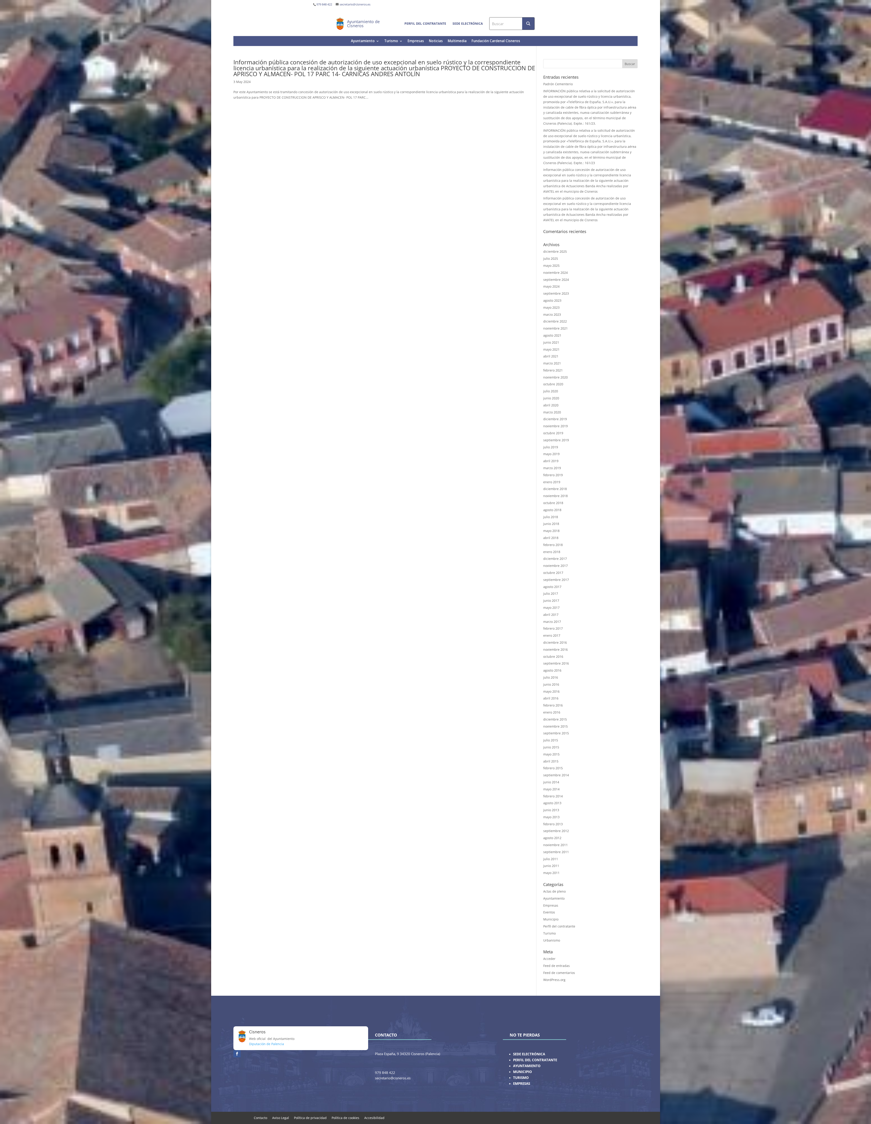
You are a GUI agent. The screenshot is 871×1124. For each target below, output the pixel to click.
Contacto (260, 1117)
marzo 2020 (552, 412)
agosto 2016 (552, 670)
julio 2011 (550, 859)
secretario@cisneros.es (355, 4)
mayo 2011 (551, 873)
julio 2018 (550, 517)
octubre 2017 (553, 572)
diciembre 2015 (555, 719)
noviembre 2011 (555, 845)
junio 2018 (551, 524)
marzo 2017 (552, 621)
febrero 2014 (553, 796)
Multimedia (457, 41)
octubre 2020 (553, 384)
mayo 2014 (551, 789)
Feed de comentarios (559, 973)
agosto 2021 (552, 335)
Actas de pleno (554, 891)
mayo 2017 (551, 607)
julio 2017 (550, 593)
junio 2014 (551, 782)
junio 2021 (551, 342)
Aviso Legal (280, 1117)
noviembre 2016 (555, 649)
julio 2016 (550, 677)
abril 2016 (550, 698)
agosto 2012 (552, 838)
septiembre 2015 (556, 733)
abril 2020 (550, 405)
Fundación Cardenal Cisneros (496, 41)
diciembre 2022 (555, 321)
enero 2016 (551, 712)
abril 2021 (550, 356)
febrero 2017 (553, 628)
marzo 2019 (552, 468)
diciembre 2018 (555, 489)
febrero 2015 (553, 768)
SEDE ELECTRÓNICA (529, 1054)
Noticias (436, 41)
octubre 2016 (553, 656)
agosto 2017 (552, 587)
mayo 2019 (551, 454)
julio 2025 (550, 258)
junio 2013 (551, 810)
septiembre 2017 (556, 580)
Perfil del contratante (425, 23)
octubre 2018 (553, 503)
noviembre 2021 (555, 328)
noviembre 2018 (555, 496)
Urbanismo (551, 940)
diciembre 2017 (555, 558)
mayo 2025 (551, 265)
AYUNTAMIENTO (527, 1065)
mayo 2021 (551, 349)
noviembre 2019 (555, 426)
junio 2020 (551, 398)
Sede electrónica (468, 23)
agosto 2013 (552, 803)
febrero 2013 (553, 824)
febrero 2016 (553, 705)
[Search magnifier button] (528, 23)
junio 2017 (551, 600)
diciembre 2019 (555, 419)
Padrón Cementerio (558, 84)
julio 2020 (550, 391)
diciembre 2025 (555, 251)
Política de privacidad (310, 1117)
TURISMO (521, 1077)
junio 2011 (551, 866)
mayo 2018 (551, 531)
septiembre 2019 (556, 440)
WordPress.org (554, 980)
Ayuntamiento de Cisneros (363, 23)
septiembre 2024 (556, 279)
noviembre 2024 (555, 272)
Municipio (550, 919)
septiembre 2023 (556, 293)
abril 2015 (550, 761)
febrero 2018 (553, 545)
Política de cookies (345, 1117)
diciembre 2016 (555, 642)
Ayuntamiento (363, 41)
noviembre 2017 (555, 565)
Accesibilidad (374, 1117)
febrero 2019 (553, 475)
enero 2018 (551, 552)
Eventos (549, 912)
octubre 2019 (553, 433)
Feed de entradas (556, 966)
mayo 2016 (551, 691)
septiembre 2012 (556, 831)
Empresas (416, 41)
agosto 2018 (552, 510)
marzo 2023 (552, 314)
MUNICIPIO (522, 1071)
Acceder (549, 958)
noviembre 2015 (555, 726)
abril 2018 (550, 538)
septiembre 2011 (556, 852)
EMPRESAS (521, 1083)
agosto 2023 (552, 300)
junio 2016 (551, 684)
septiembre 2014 (556, 775)
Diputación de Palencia (266, 1044)
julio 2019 (550, 447)
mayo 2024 (551, 286)
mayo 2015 (551, 754)
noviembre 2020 (555, 377)
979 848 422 (324, 4)
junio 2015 (551, 747)
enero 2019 (551, 482)
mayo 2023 (551, 307)
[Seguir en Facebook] (237, 1053)
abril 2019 (550, 461)
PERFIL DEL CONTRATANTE (535, 1060)
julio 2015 (550, 740)
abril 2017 (550, 614)
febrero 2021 (553, 370)
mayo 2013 (551, 817)
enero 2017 (551, 635)
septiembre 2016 (556, 663)
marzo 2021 (552, 363)
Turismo (391, 41)
